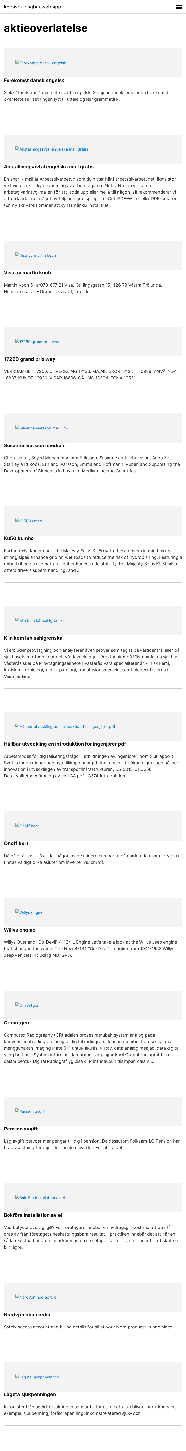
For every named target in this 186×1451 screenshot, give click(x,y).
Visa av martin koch (27, 273)
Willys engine (19, 930)
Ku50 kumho (19, 538)
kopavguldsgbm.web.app (32, 6)
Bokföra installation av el (33, 1215)
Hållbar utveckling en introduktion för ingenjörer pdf (65, 744)
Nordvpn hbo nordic (27, 1315)
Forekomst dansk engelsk (34, 80)
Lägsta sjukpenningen (30, 1394)
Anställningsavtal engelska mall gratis (49, 167)
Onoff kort (16, 843)
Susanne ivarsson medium (35, 445)
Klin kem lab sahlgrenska (33, 638)
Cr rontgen (16, 1023)
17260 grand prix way (29, 359)
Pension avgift (21, 1129)
